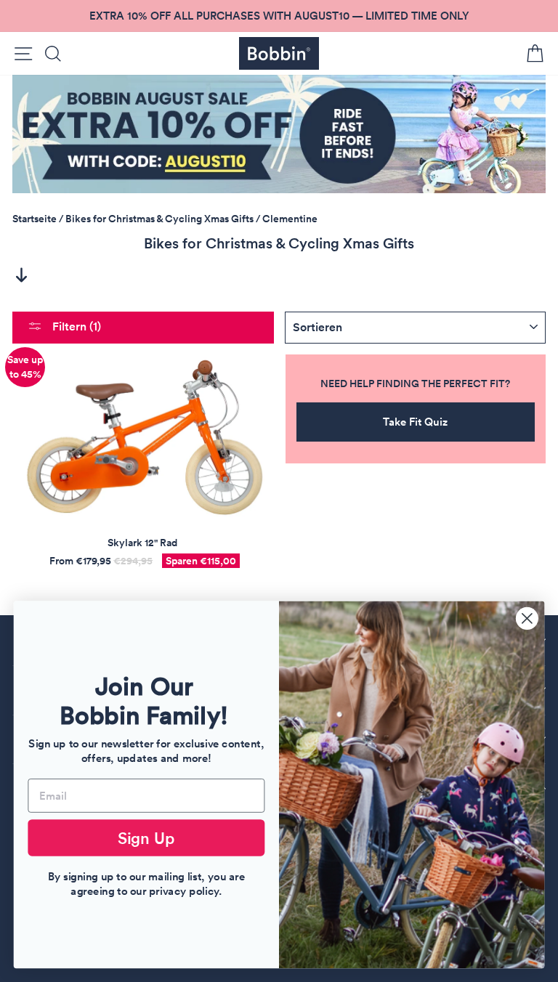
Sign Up (147, 837)
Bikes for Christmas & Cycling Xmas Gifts (159, 218)
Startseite (34, 218)
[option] (279, 16)
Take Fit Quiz (415, 421)
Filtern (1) (75, 326)
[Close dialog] (527, 618)
